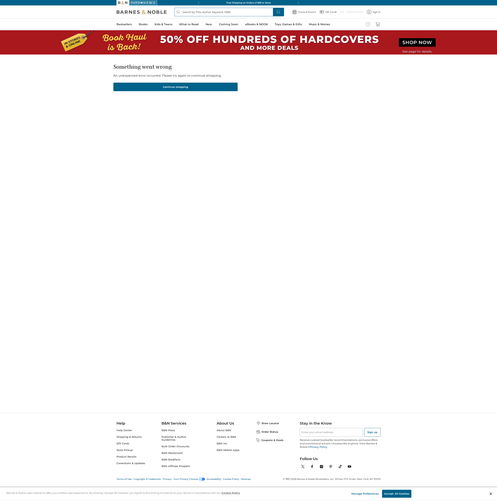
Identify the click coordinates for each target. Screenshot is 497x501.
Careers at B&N (226, 436)
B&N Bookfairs (171, 459)
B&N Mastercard (172, 453)
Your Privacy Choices (185, 479)
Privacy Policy (318, 446)
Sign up (372, 432)
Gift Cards (122, 443)
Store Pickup (124, 450)
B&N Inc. (222, 443)
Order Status (270, 431)
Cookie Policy (231, 479)
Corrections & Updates (130, 463)
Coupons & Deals (272, 440)
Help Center (124, 430)
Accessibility (214, 479)
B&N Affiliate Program (176, 466)
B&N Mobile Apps (228, 450)
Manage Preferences (365, 493)
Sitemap (246, 479)
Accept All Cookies (396, 493)
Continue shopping (175, 86)
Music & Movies (319, 24)
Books (143, 24)
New (209, 24)
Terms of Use (124, 479)
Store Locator (270, 423)
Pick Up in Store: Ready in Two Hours (248, 2)
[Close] (491, 494)
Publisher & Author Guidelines (174, 438)
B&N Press (168, 430)
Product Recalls (126, 456)
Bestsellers (124, 24)
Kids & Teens (163, 24)
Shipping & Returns (129, 436)
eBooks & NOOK (256, 24)
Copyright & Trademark (147, 479)
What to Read (189, 24)
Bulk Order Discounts (175, 446)
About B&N (224, 430)
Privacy (167, 479)
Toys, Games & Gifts (288, 24)
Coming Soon (228, 24)
